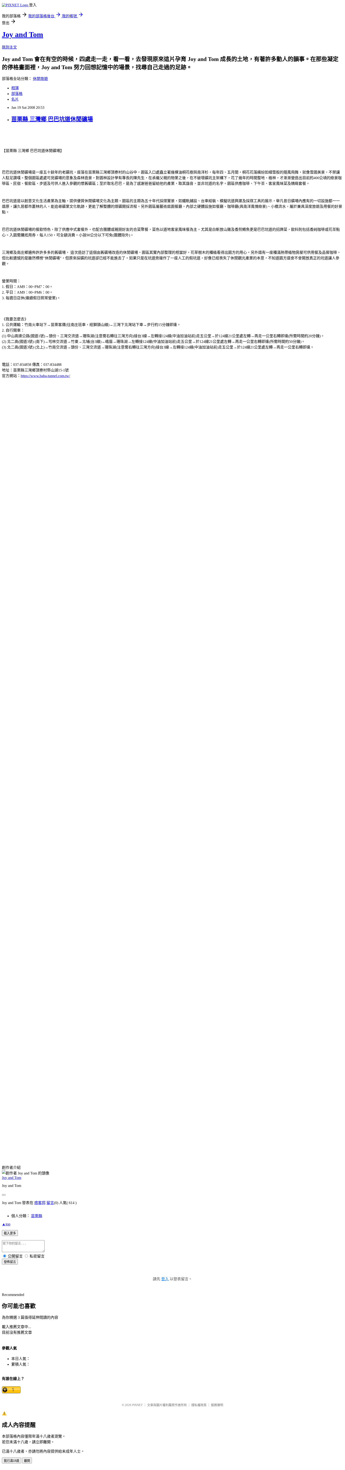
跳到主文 (9, 47)
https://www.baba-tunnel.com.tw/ (45, 376)
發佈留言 (10, 1262)
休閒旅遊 (40, 79)
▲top (6, 1224)
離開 (27, 1460)
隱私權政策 (199, 1405)
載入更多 (10, 1233)
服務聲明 (217, 1405)
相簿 (15, 88)
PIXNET (137, 1405)
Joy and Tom (22, 34)
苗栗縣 (36, 1216)
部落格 (17, 94)
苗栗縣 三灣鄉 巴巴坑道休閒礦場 (52, 119)
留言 (50, 1203)
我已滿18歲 (11, 1460)
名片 (15, 99)
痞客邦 (40, 1203)
